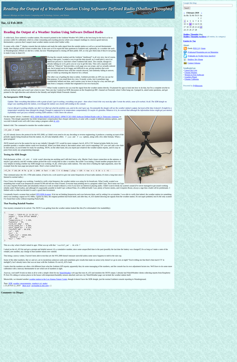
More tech (26, 286)
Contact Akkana (194, 63)
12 (190, 24)
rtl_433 (56, 121)
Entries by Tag (189, 41)
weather (16, 283)
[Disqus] (88, 327)
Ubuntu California (192, 79)
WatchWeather (65, 273)
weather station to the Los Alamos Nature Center (48, 279)
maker (45, 283)
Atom (203, 48)
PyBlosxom (197, 86)
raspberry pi (37, 283)
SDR (10, 283)
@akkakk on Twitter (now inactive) (201, 56)
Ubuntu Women (191, 73)
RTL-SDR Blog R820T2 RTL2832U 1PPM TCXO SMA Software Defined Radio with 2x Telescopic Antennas (75, 117)
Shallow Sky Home (195, 59)
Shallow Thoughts (190, 34)
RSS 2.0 (196, 48)
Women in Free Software (194, 75)
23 (201, 27)
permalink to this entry (40, 286)
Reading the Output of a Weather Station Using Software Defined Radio (53, 32)
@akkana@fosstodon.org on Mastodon (203, 52)
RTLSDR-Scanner (43, 194)
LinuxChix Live (191, 70)
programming (25, 283)
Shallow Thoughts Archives (194, 37)
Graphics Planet (191, 77)
